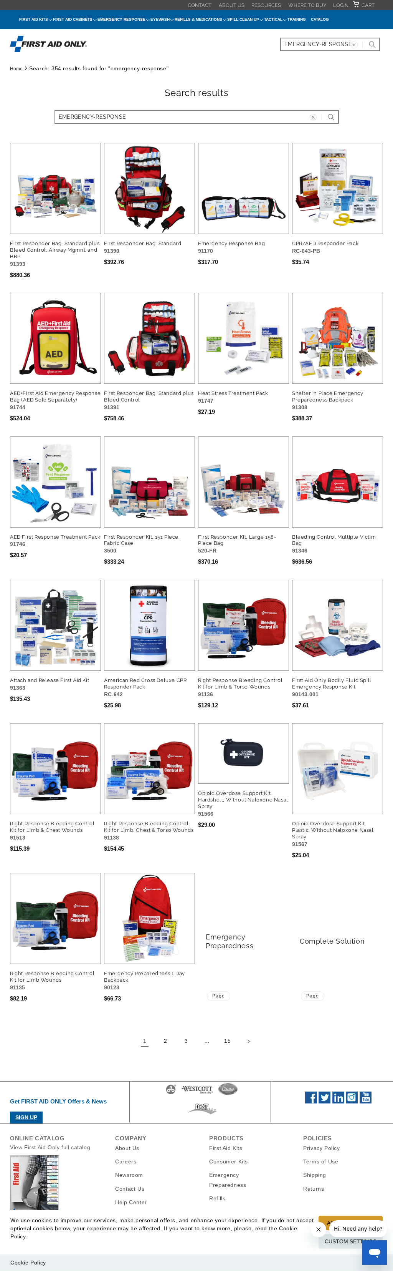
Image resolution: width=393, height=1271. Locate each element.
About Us (231, 5)
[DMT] (202, 1114)
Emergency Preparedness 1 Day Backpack (144, 977)
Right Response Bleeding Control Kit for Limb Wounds (52, 977)
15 (227, 1041)
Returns (313, 1189)
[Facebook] (311, 1101)
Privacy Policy (321, 1148)
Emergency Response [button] (121, 19)
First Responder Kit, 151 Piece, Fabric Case (142, 540)
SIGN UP (26, 1117)
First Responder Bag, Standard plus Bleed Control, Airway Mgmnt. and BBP (54, 250)
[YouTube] (366, 1101)
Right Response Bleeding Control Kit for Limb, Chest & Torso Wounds (148, 827)
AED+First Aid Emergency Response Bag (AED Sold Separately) (55, 396)
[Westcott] (197, 1094)
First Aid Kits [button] (33, 19)
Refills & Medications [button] (198, 19)
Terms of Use (320, 1161)
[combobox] (330, 44)
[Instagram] (352, 1101)
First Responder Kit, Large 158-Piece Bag (237, 540)
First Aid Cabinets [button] (72, 19)
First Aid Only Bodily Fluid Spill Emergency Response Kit (332, 683)
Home (16, 68)
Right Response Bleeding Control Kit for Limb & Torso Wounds (240, 683)
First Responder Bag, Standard (142, 243)
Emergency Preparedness (229, 941)
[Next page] (248, 1041)
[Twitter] (324, 1101)
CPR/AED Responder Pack (325, 243)
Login (340, 5)
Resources (266, 5)
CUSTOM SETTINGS (350, 1241)
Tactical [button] (273, 19)
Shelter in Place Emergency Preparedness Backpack (327, 396)
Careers (125, 1161)
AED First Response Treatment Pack (55, 537)
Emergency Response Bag (231, 243)
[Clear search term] (354, 44)
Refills (217, 1198)
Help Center (131, 1202)
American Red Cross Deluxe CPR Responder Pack (145, 683)
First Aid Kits (225, 1148)
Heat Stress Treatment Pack (233, 393)
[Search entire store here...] (372, 44)
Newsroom (129, 1175)
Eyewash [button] (160, 19)
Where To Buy (307, 5)
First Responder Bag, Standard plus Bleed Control (148, 396)
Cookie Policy (28, 1262)
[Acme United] (171, 1094)
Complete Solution (332, 941)
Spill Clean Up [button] (243, 19)
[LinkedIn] (338, 1101)
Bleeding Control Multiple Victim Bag (334, 540)
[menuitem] (199, 5)
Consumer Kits (228, 1161)
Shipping (314, 1175)
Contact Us (129, 1189)
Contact (199, 5)
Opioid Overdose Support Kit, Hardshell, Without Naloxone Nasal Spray (243, 799)
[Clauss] (228, 1094)
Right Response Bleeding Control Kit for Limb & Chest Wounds (52, 827)
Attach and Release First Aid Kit (49, 680)
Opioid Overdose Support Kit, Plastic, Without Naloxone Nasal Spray (333, 830)
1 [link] (145, 1041)
